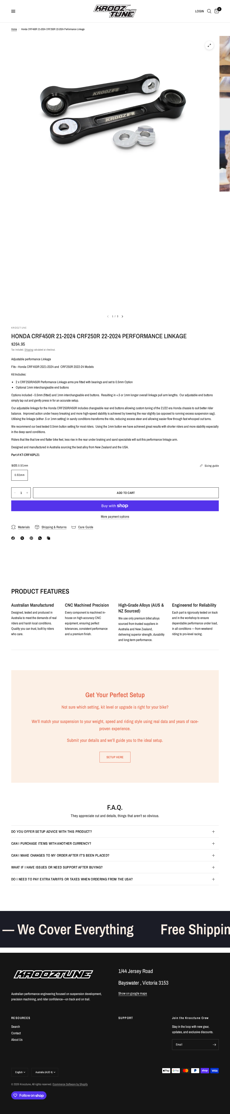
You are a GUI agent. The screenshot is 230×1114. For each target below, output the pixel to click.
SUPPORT (125, 1017)
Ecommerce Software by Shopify (70, 1084)
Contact (16, 1033)
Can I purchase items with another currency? (51, 843)
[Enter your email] (214, 1044)
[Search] (209, 11)
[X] (23, 538)
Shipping (28, 349)
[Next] (122, 316)
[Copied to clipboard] (49, 538)
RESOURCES (21, 1017)
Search (15, 1026)
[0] (216, 11)
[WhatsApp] (41, 538)
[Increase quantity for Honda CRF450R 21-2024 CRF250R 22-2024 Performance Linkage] (27, 493)
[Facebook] (14, 538)
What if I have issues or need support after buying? (57, 867)
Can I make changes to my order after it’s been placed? (60, 855)
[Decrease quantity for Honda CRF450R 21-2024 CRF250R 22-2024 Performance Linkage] (14, 493)
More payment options (115, 516)
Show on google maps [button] (132, 993)
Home (14, 29)
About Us (16, 1039)
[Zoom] (209, 45)
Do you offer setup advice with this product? (51, 831)
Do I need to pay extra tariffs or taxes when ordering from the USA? (72, 879)
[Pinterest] (32, 538)
